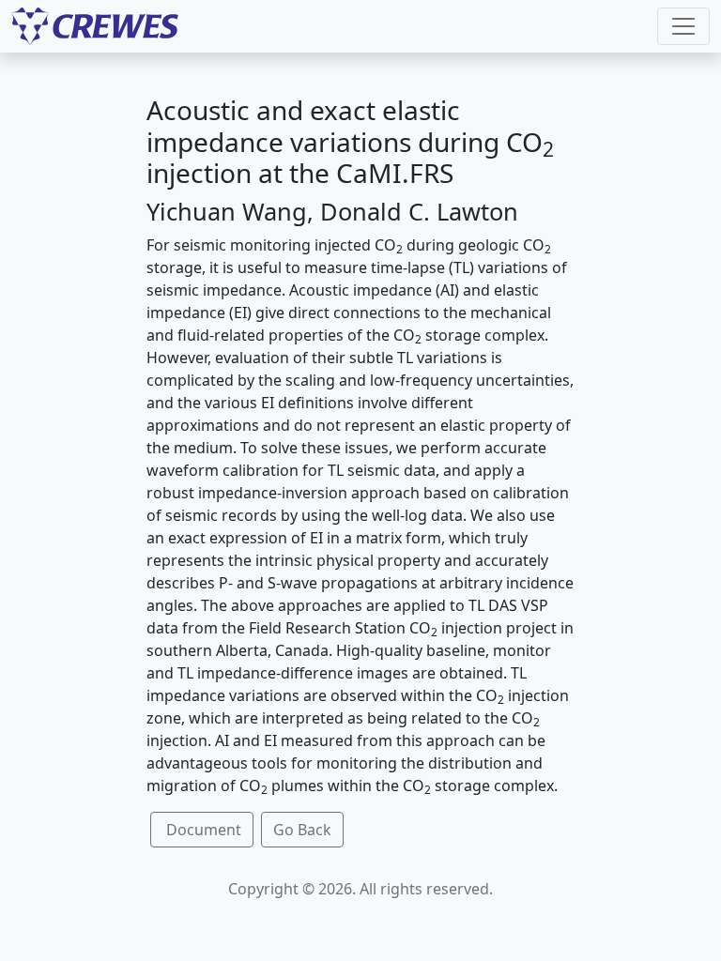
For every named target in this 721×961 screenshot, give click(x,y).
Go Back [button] (302, 829)
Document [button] (201, 829)
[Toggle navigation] (683, 26)
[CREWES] (94, 26)
